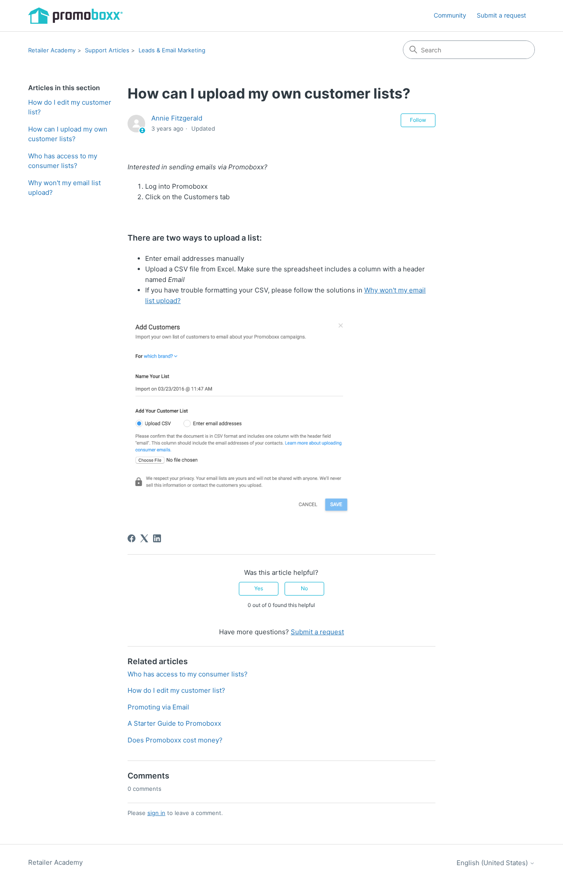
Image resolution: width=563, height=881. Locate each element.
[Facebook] (131, 538)
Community (450, 15)
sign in (156, 812)
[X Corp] (144, 538)
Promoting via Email (158, 707)
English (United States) (493, 862)
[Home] (75, 15)
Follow (418, 120)
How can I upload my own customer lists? (67, 134)
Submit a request (501, 15)
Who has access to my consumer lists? (62, 161)
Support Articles (107, 50)
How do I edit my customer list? (69, 107)
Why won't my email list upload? (64, 188)
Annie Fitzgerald (176, 118)
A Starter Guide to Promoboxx (174, 723)
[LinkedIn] (157, 538)
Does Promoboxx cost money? (175, 740)
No (304, 588)
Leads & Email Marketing (172, 50)
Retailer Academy (52, 50)
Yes (258, 588)
